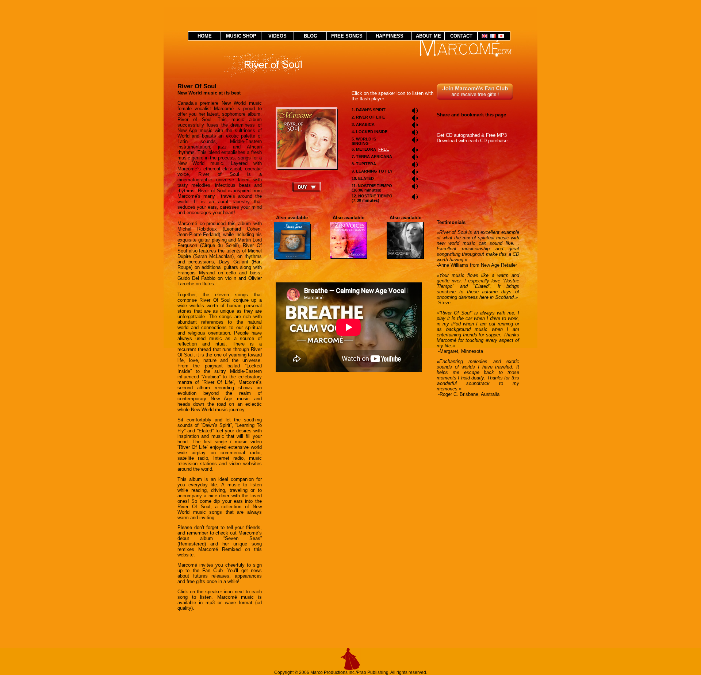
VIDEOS (277, 36)
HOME (205, 36)
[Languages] (494, 36)
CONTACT (461, 36)
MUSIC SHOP (241, 36)
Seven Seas (292, 240)
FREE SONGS (347, 36)
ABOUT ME (428, 36)
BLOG (310, 36)
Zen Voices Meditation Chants (349, 240)
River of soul (307, 138)
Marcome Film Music (405, 240)
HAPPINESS (389, 36)
